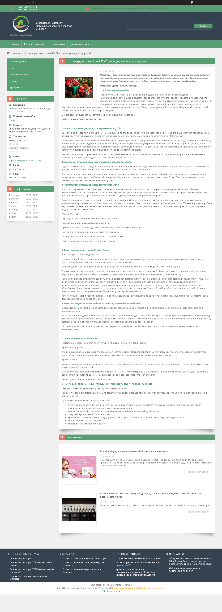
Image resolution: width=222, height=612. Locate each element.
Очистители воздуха (20, 558)
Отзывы (13, 81)
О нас (11, 68)
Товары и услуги (17, 61)
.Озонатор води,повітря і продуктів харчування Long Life (92, 128)
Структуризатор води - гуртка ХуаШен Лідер (86, 250)
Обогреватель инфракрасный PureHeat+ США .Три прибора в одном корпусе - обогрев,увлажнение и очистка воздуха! (190, 561)
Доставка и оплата (81, 44)
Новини (16, 53)
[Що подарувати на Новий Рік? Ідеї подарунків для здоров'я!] (79, 87)
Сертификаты (16, 87)
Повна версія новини (198, 472)
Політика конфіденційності (151, 588)
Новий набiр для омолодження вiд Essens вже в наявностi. (135, 451)
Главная (14, 44)
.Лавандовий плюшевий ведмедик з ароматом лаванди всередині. (97, 162)
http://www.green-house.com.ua (25, 160)
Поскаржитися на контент (124, 588)
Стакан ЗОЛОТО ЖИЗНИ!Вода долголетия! (138, 558)
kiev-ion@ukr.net (17, 169)
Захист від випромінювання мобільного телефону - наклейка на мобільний (101, 303)
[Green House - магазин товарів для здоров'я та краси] (21, 25)
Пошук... (203, 26)
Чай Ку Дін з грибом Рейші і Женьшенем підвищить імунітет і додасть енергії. (108, 384)
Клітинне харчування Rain (116, 90)
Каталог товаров (34, 44)
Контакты (59, 44)
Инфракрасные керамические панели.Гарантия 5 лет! (185, 569)
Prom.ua (128, 585)
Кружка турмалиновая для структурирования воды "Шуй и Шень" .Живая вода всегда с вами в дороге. (136, 572)
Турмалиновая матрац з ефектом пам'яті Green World (91, 185)
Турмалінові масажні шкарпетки (80, 338)
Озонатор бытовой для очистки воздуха (84, 558)
